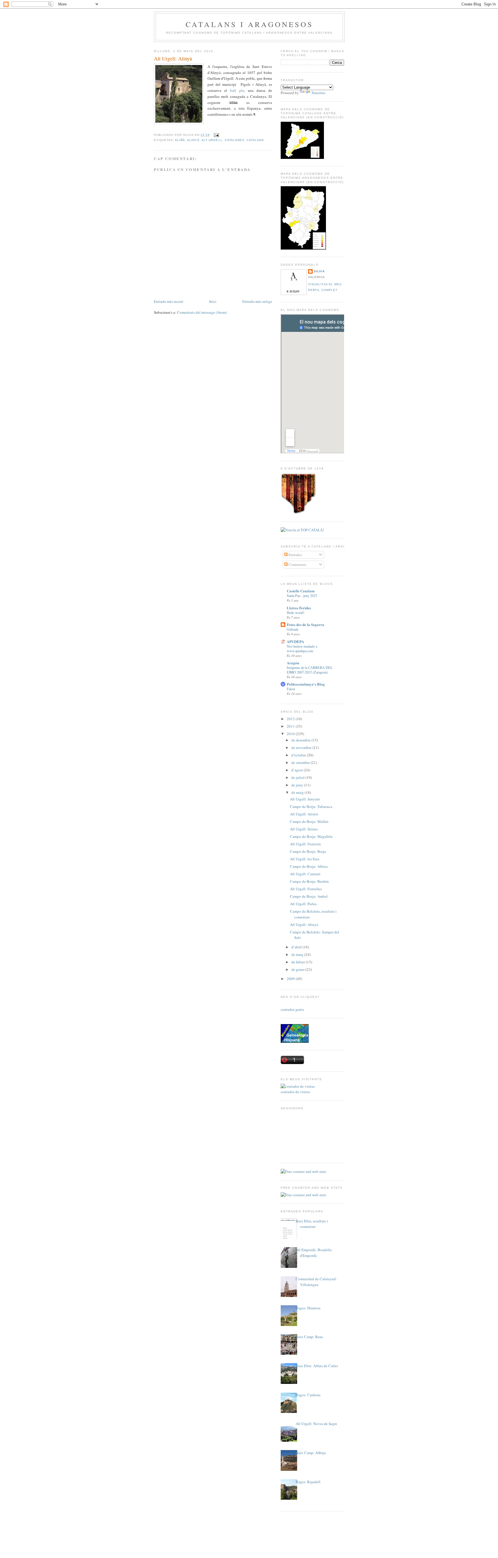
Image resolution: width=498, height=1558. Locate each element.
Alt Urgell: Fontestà (305, 843)
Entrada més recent (168, 301)
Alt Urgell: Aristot (304, 814)
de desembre (301, 740)
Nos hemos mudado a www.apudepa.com (302, 648)
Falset (291, 688)
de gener (298, 969)
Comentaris (297, 564)
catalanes (234, 140)
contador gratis (292, 1009)
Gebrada (292, 629)
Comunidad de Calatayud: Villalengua (316, 1281)
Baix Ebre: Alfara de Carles (317, 1365)
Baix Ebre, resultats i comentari (312, 1223)
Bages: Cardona (308, 1394)
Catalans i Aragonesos (249, 24)
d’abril (297, 947)
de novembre (301, 747)
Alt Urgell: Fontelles (306, 888)
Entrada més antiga (257, 301)
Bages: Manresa (308, 1307)
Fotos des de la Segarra (305, 624)
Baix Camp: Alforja (311, 1452)
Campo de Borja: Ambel (309, 896)
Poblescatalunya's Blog (306, 684)
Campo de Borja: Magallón (311, 836)
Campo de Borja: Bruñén (309, 881)
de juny (297, 784)
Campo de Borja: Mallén (309, 821)
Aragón (293, 662)
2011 (291, 726)
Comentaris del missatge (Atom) (202, 312)
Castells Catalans (301, 590)
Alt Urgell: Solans (304, 829)
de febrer (298, 962)
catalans (255, 140)
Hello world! (295, 612)
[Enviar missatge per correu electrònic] (215, 135)
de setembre (301, 762)
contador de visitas (295, 1091)
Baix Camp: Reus (309, 1336)
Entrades (295, 554)
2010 (291, 733)
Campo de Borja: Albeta (309, 866)
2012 (291, 718)
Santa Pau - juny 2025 (302, 595)
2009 (291, 978)
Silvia (319, 271)
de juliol (298, 777)
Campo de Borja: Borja (308, 851)
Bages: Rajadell (308, 1481)
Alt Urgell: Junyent (305, 799)
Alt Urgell (211, 140)
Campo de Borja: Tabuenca (311, 806)
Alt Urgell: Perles (303, 903)
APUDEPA (295, 641)
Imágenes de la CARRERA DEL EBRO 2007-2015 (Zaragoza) (310, 669)
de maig (298, 792)
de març (297, 954)
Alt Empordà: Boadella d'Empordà (314, 1252)
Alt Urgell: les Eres (304, 858)
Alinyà (193, 140)
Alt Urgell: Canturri (305, 873)
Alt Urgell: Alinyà (173, 58)
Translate (318, 92)
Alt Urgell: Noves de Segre (316, 1423)
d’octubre (299, 755)
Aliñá (180, 140)
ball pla (237, 90)
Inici (212, 301)
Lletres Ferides (299, 607)
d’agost (297, 770)
